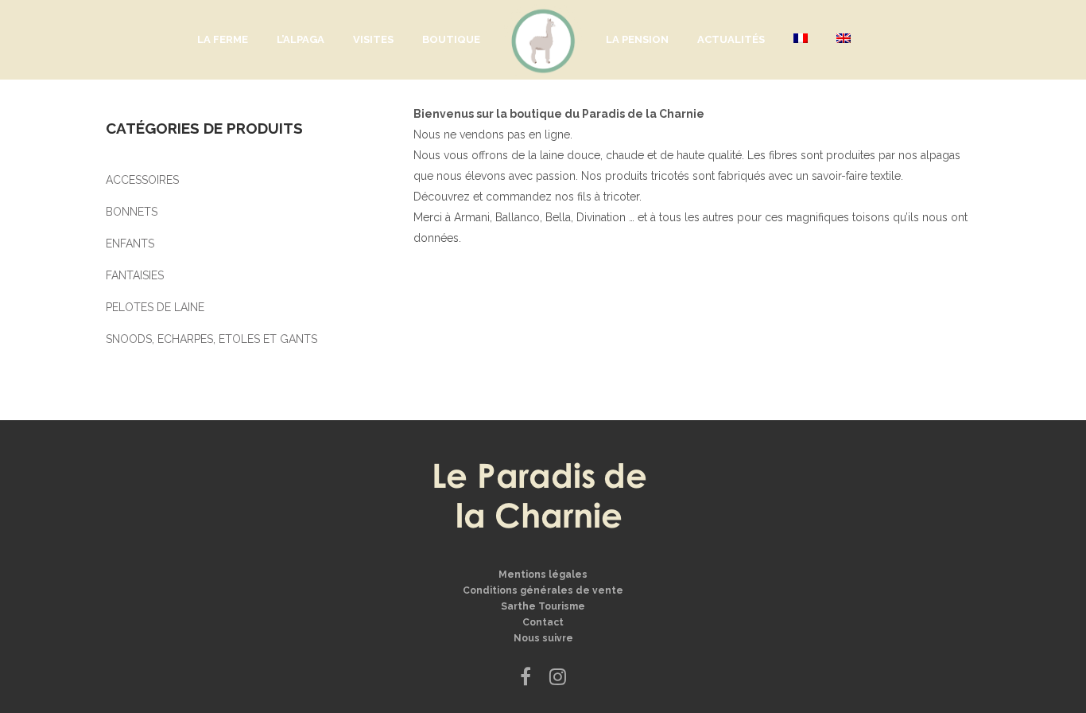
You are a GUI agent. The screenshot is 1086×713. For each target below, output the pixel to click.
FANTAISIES (135, 275)
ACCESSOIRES (142, 179)
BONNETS (131, 211)
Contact (543, 622)
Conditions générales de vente (543, 590)
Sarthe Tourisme (543, 606)
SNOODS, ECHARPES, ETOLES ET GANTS (211, 339)
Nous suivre (543, 638)
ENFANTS (130, 243)
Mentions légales (543, 574)
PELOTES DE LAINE (155, 307)
